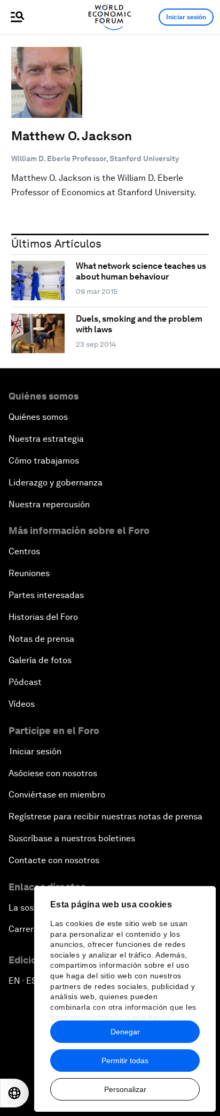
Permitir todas (124, 1060)
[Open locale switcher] (14, 1093)
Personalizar (125, 1089)
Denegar (125, 1031)
